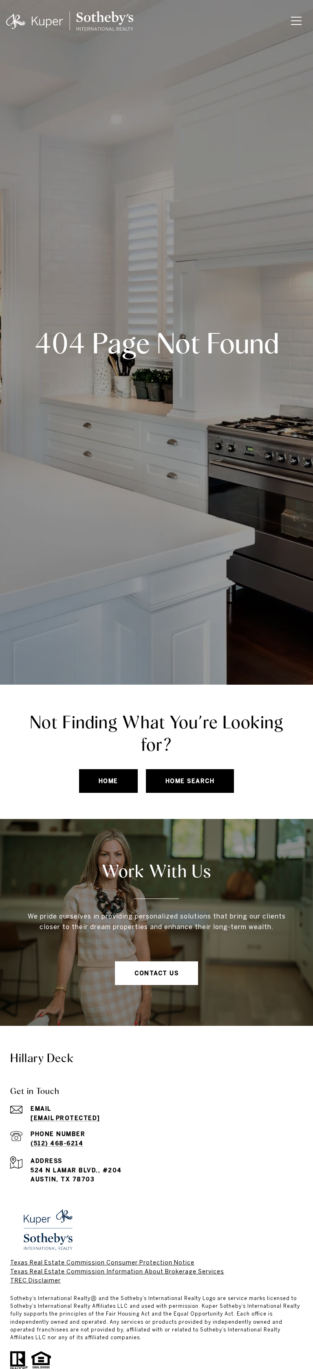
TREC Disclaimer (35, 1280)
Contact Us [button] (156, 973)
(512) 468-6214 (57, 1143)
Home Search (190, 781)
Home (108, 781)
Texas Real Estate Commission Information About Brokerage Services (117, 1271)
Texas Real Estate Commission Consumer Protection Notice (102, 1262)
